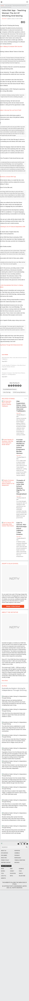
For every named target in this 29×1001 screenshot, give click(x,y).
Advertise (17, 850)
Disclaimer (4, 855)
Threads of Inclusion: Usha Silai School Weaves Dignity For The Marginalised (21, 487)
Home (3, 5)
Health (21, 873)
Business (21, 868)
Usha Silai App (7, 392)
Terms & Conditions (19, 860)
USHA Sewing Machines (19, 392)
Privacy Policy (5, 860)
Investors (4, 857)
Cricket (12, 871)
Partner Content (6, 862)
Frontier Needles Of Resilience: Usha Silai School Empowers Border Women (20, 446)
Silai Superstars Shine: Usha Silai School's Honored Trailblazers (21, 406)
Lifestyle (3, 875)
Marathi (3, 878)
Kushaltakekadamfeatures (10, 389)
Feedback (17, 855)
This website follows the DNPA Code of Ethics (14, 883)
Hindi (11, 868)
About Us (3, 850)
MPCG (11, 875)
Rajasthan (22, 875)
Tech (2, 873)
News (2, 868)
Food (20, 871)
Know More (5, 680)
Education (13, 873)
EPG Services (4, 853)
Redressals (17, 857)
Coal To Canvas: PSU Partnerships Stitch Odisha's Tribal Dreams (21, 528)
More (25, 398)
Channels (17, 853)
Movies (3, 871)
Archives (16, 862)
